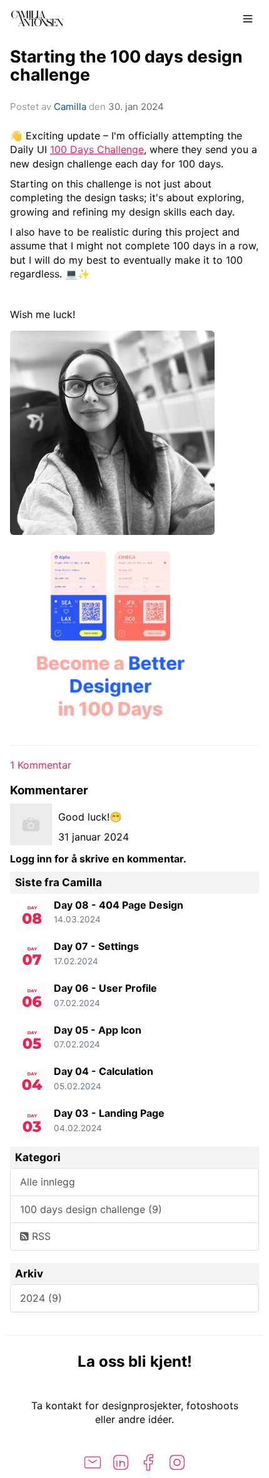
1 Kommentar (40, 765)
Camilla (70, 106)
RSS (40, 1236)
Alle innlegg (47, 1182)
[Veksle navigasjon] (247, 18)
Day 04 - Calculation (103, 1071)
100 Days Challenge (97, 149)
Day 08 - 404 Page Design (118, 905)
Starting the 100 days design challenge (126, 65)
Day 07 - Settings (96, 946)
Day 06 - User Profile (105, 988)
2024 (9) (41, 1298)
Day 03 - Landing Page (109, 1113)
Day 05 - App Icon (97, 1030)
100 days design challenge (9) (91, 1209)
